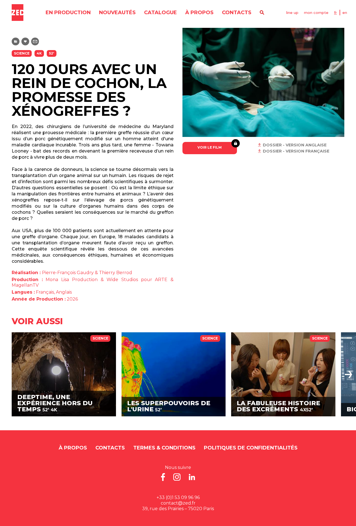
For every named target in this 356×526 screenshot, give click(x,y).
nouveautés (117, 12)
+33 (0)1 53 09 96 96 (178, 497)
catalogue (160, 12)
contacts (236, 12)
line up (292, 12)
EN (344, 12)
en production (68, 12)
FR (335, 12)
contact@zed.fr (178, 503)
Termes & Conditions (164, 448)
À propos (199, 12)
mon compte (316, 12)
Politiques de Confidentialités (251, 448)
